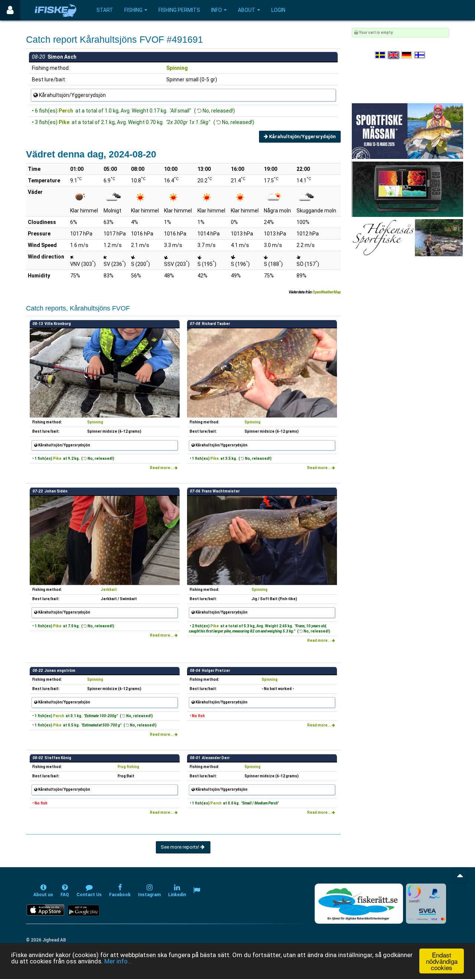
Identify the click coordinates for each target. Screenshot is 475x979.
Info (216, 10)
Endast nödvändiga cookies (442, 961)
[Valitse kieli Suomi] (420, 55)
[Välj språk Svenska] (380, 55)
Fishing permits (179, 10)
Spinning (177, 68)
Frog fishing (128, 767)
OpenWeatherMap (326, 292)
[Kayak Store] (407, 189)
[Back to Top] (460, 876)
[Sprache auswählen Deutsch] (407, 55)
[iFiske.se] (55, 10)
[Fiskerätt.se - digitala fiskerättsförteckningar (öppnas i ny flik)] (359, 904)
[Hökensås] (407, 237)
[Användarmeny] (10, 10)
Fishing (133, 10)
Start (104, 10)
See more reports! (180, 847)
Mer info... (118, 961)
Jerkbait (109, 590)
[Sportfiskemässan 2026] (407, 131)
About (246, 10)
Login (278, 10)
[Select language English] (393, 55)
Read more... (162, 468)
